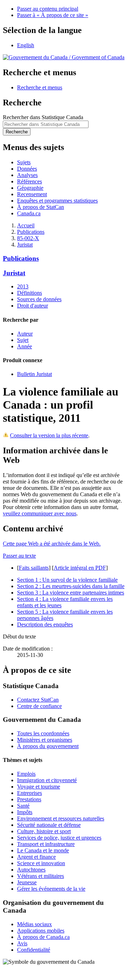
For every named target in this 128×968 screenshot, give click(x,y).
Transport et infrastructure (46, 844)
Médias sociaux (34, 924)
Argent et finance (36, 857)
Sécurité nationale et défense (49, 825)
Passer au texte (19, 556)
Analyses (27, 175)
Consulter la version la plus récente (49, 435)
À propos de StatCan (40, 207)
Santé (23, 806)
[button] (39, 87)
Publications (30, 232)
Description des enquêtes (45, 624)
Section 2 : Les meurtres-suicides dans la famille (70, 586)
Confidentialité (33, 950)
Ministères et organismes (44, 740)
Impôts (24, 812)
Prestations (29, 799)
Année (24, 346)
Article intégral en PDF (80, 568)
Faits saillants (34, 568)
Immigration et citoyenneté (47, 780)
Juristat (25, 245)
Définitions (29, 293)
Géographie (30, 188)
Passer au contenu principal (47, 9)
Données (27, 169)
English (25, 45)
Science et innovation (41, 863)
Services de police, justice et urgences (59, 838)
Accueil (25, 225)
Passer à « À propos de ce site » (52, 15)
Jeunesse (27, 882)
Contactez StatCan (38, 700)
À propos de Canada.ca (43, 937)
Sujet (22, 340)
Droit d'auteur (32, 306)
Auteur (25, 334)
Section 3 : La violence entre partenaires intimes (70, 593)
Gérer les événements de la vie (51, 889)
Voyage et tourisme (38, 787)
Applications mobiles (40, 931)
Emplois (26, 774)
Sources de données (39, 299)
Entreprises (29, 793)
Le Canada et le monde (43, 850)
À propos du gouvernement (48, 746)
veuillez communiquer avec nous (39, 513)
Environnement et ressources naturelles (60, 818)
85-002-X (28, 238)
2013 (22, 286)
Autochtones (31, 870)
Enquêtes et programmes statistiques (57, 201)
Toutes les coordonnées (43, 733)
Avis (22, 943)
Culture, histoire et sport (44, 831)
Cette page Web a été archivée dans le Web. (52, 544)
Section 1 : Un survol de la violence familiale (67, 580)
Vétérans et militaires (40, 876)
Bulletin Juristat (34, 374)
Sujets (24, 162)
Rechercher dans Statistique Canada (43, 117)
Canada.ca (29, 213)
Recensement (32, 194)
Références (29, 181)
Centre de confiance (39, 706)
